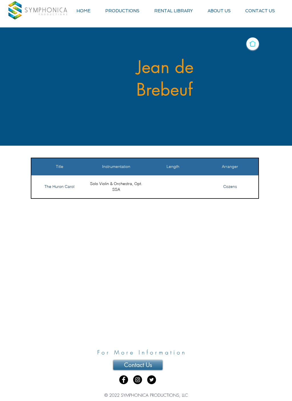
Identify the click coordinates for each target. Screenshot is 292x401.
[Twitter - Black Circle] (151, 379)
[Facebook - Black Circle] (123, 379)
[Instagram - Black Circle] (137, 379)
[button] (122, 11)
